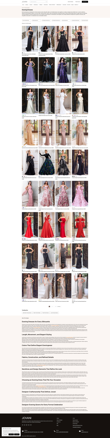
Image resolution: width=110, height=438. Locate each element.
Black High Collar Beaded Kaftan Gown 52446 (62, 271)
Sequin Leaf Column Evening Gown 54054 (62, 301)
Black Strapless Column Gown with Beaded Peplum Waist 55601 (29, 55)
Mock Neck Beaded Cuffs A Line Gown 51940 (46, 177)
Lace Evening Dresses (54, 312)
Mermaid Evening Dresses (83, 20)
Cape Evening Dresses (34, 20)
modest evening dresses (40, 385)
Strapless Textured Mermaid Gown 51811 (78, 54)
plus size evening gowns (42, 386)
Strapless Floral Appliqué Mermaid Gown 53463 (29, 240)
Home (23, 7)
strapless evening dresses (41, 365)
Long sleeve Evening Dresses (44, 20)
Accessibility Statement (77, 427)
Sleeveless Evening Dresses (64, 20)
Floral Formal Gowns (45, 312)
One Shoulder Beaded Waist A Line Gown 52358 (62, 54)
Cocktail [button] (31, 4)
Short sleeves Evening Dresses (54, 20)
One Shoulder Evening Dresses (25, 20)
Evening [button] (27, 4)
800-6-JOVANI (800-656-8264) (62, 431)
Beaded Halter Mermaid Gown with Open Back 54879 (79, 86)
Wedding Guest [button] (59, 4)
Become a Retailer (76, 421)
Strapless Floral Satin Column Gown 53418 (45, 115)
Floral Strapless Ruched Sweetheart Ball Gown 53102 (62, 178)
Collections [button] (76, 4)
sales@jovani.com (84, 431)
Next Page (58, 306)
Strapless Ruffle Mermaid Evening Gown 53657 (29, 271)
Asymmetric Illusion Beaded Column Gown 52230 (30, 147)
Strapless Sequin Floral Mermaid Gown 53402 (79, 271)
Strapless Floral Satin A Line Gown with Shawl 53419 (29, 117)
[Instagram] (31, 425)
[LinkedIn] (28, 425)
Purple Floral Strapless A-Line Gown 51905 (62, 85)
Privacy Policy (75, 423)
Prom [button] (23, 4)
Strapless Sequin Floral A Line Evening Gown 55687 (46, 210)
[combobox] (39, 2)
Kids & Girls (68, 4)
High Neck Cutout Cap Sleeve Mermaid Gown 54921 (79, 302)
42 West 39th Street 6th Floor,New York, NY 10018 (33, 431)
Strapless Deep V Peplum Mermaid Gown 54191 (29, 301)
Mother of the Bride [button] (52, 4)
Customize (5, 434)
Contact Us (58, 421)
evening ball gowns (37, 327)
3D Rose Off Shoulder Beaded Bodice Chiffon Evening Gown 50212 (46, 55)
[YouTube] (22, 425)
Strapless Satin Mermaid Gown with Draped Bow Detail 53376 (79, 117)
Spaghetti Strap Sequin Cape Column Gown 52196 (80, 147)
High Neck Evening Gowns (27, 312)
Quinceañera (64, 4)
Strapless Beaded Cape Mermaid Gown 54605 (79, 177)
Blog (57, 425)
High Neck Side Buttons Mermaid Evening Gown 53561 (62, 117)
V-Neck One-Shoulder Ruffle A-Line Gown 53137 (46, 240)
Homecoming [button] (46, 4)
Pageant (72, 4)
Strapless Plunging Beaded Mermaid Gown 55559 (46, 301)
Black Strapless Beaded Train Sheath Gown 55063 (46, 271)
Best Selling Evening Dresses (74, 20)
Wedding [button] (40, 4)
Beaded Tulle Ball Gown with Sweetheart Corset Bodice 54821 (29, 86)
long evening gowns (69, 337)
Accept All (16, 434)
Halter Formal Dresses (36, 312)
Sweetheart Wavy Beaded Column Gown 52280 (46, 147)
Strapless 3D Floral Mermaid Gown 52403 (61, 240)
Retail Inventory (75, 420)
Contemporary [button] (36, 4)
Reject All (11, 434)
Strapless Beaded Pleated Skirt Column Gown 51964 (29, 178)
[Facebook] (24, 425)
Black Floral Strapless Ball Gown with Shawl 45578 (47, 85)
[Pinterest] (26, 425)
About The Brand (59, 420)
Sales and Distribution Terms (77, 425)
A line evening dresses (55, 325)
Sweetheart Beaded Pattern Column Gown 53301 (63, 147)
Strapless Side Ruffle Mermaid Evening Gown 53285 (79, 241)
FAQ (57, 423)
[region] (11, 431)
